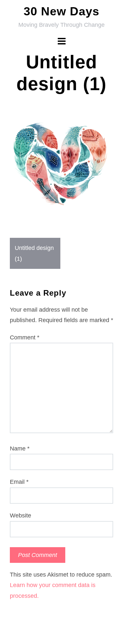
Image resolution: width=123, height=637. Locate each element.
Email (19, 482)
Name (20, 448)
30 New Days (61, 11)
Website (20, 515)
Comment (24, 337)
